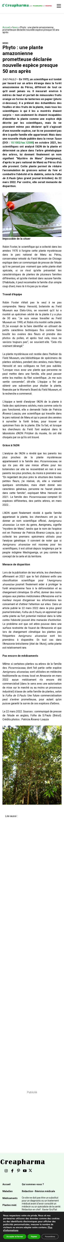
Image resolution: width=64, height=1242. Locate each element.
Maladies (7, 1191)
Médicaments (10, 1198)
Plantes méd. (9, 1205)
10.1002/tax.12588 (22, 142)
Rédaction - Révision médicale (38, 1191)
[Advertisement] (30, 951)
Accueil (6, 27)
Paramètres (50, 1236)
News (15, 27)
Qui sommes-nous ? (33, 1184)
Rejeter (34, 1236)
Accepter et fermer (14, 1236)
